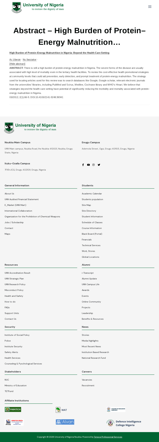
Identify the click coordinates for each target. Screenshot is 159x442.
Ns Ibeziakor (29, 59)
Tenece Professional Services (108, 437)
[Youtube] (89, 164)
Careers (87, 371)
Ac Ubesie (15, 59)
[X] (100, 164)
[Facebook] (84, 164)
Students (87, 185)
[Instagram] (94, 164)
